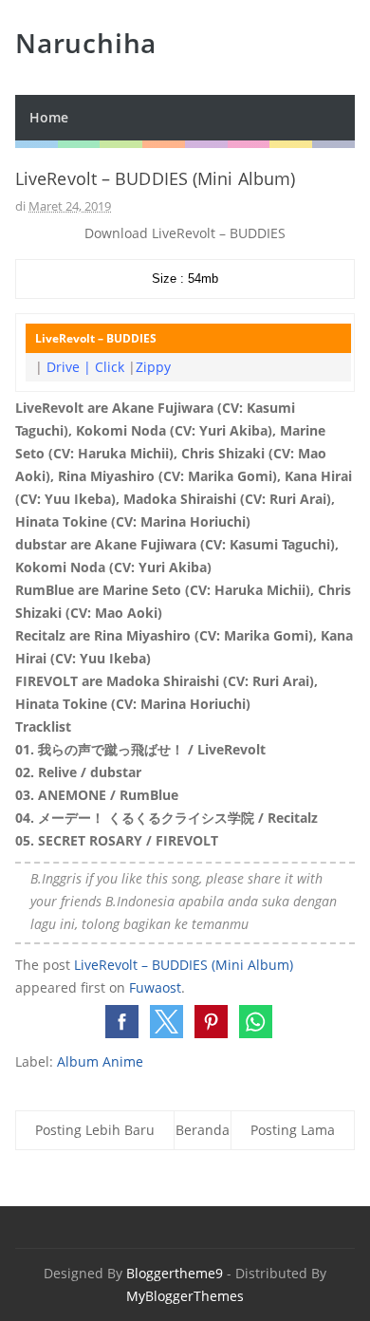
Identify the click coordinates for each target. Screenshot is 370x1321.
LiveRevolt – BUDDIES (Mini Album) (183, 965)
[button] (122, 1021)
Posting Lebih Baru (95, 1130)
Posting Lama (292, 1130)
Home (48, 117)
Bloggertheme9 (174, 1273)
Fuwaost (155, 987)
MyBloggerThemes (185, 1296)
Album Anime (100, 1061)
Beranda (203, 1130)
